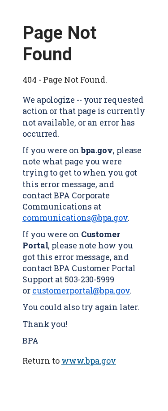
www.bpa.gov (88, 360)
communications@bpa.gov (75, 217)
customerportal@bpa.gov (81, 290)
